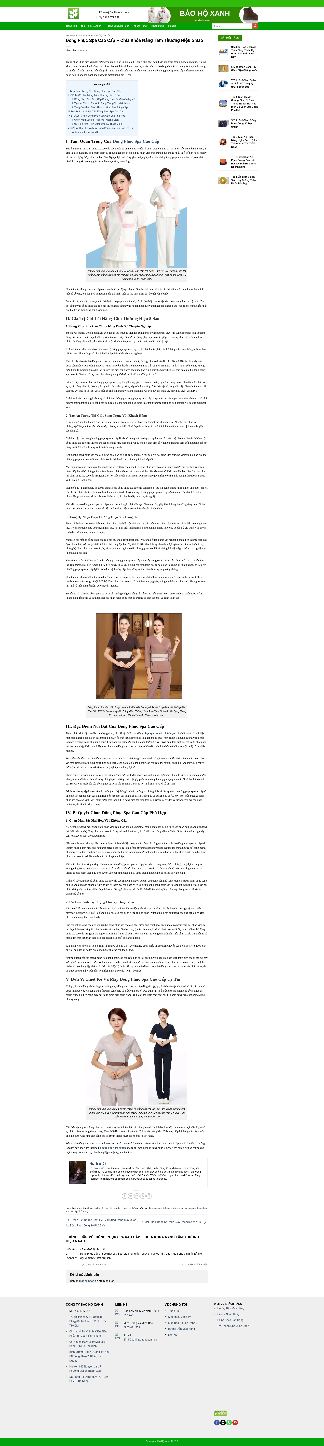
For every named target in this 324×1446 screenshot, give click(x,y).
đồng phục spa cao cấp (184, 1208)
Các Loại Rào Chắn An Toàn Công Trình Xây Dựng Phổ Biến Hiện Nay (243, 51)
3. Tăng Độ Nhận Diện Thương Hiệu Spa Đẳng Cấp (100, 107)
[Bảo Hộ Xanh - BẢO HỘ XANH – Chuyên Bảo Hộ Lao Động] (80, 14)
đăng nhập (87, 1281)
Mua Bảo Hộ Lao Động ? (182, 1323)
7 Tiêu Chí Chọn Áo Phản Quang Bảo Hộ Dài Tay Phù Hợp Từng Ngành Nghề (243, 162)
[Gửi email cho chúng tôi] (223, 1423)
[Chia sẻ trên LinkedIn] (149, 1196)
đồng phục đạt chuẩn (114, 1147)
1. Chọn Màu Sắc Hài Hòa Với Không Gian (95, 119)
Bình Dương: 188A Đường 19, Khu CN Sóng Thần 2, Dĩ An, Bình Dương (89, 1356)
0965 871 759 (132, 1327)
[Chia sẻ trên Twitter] (130, 1196)
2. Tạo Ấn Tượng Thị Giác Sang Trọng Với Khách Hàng (102, 103)
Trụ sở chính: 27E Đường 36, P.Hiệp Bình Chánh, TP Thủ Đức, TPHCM (88, 1321)
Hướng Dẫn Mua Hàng (117, 26)
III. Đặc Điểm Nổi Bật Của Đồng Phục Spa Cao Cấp (96, 111)
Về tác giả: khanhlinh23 (85, 132)
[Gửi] (255, 26)
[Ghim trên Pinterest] (143, 1196)
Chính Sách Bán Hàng (230, 1320)
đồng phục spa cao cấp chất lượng (156, 733)
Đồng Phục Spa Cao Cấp (136, 141)
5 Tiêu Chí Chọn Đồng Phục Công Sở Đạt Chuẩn (243, 123)
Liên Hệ (172, 26)
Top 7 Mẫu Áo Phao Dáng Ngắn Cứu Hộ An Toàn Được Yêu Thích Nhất (244, 141)
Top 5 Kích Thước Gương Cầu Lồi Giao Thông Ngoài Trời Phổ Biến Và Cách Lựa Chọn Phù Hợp (244, 104)
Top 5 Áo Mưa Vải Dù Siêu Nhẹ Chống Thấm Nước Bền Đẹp (243, 180)
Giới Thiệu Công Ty (91, 26)
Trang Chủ (71, 26)
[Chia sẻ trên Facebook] (124, 1196)
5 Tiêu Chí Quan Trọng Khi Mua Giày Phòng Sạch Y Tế (169, 1222)
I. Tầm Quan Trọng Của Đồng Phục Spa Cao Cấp (94, 91)
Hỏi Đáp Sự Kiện (74, 36)
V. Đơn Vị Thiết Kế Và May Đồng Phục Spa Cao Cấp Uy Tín (100, 128)
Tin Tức (107, 36)
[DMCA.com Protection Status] (220, 1413)
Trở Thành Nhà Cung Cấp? (233, 1326)
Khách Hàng (140, 26)
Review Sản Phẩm (92, 36)
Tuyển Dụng (157, 26)
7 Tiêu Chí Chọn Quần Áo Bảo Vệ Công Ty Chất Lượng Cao (243, 83)
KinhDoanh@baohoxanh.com (141, 1339)
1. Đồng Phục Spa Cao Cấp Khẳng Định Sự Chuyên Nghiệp (104, 99)
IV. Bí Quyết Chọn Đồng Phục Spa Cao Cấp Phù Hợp (96, 115)
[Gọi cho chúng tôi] (229, 1423)
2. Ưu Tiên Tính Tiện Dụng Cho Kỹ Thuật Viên (97, 123)
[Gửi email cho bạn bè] (137, 1196)
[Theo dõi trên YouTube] (235, 1423)
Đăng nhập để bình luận (195, 1265)
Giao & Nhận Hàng (228, 1314)
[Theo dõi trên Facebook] (217, 1423)
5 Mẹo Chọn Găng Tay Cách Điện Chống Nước (244, 68)
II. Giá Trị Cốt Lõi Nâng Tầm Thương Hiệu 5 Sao (94, 95)
